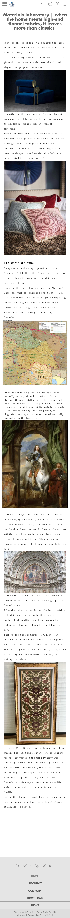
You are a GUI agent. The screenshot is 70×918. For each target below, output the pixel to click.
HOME (35, 876)
